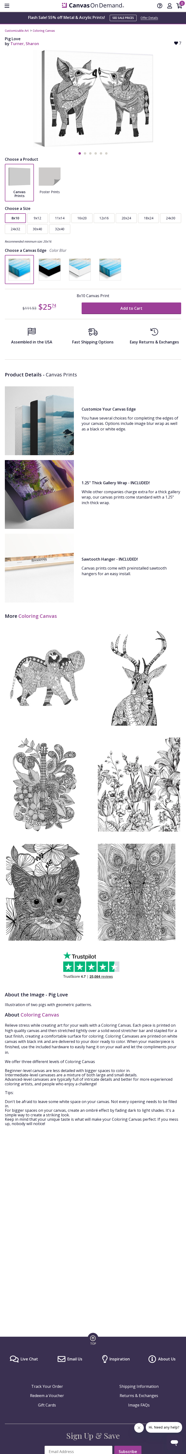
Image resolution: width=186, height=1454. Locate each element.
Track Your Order (47, 1386)
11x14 (59, 218)
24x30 (170, 218)
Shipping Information (139, 1386)
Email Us (74, 1359)
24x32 (15, 229)
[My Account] (169, 6)
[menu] (7, 6)
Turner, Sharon (24, 43)
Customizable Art (17, 31)
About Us (167, 1359)
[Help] (160, 6)
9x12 (37, 218)
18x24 (148, 218)
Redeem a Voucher (47, 1395)
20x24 (126, 218)
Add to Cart (131, 308)
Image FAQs (139, 1405)
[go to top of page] (93, 1340)
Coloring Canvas (44, 31)
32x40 (59, 229)
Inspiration (119, 1359)
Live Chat (29, 1359)
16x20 (82, 218)
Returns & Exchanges (139, 1395)
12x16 (104, 218)
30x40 (37, 229)
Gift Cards (47, 1405)
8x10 (15, 218)
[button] (79, 153)
